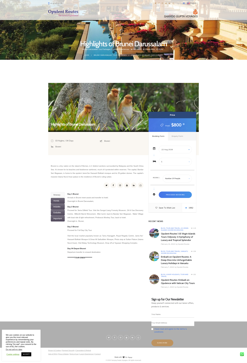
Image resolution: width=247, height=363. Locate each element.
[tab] (58, 195)
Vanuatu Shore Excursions (174, 252)
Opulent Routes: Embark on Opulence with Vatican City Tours (178, 282)
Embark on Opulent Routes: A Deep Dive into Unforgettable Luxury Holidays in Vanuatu (176, 260)
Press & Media (63, 354)
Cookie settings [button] (12, 354)
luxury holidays (173, 274)
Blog (163, 228)
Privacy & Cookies (54, 350)
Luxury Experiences (87, 354)
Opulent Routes (183, 244)
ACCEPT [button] (26, 354)
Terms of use (74, 354)
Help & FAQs (52, 354)
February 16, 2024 (168, 244)
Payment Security (68, 350)
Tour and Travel (173, 228)
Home (86, 55)
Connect (98, 354)
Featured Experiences (120, 49)
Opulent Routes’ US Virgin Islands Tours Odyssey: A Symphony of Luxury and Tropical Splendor (178, 237)
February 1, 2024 (167, 287)
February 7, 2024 (167, 267)
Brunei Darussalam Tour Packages (97, 49)
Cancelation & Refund (83, 350)
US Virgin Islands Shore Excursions (174, 229)
